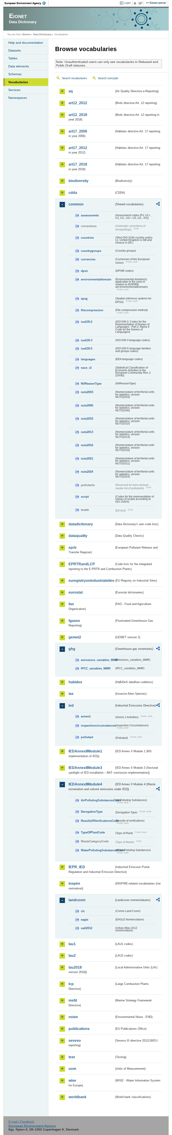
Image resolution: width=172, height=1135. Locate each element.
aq (71, 91)
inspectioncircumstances (97, 725)
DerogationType (92, 811)
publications (79, 1029)
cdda (73, 193)
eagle (84, 919)
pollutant (87, 737)
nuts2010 (87, 418)
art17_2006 (78, 131)
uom (72, 1069)
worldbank (77, 1097)
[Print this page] (135, 3)
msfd (73, 1000)
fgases (74, 621)
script (85, 496)
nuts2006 (87, 405)
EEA (27, 3)
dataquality (78, 536)
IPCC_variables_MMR (95, 668)
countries (87, 237)
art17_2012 (78, 148)
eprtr (73, 547)
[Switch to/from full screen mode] (141, 3)
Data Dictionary (42, 34)
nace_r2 (86, 367)
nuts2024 (87, 471)
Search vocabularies (74, 78)
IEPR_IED (77, 867)
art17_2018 (78, 164)
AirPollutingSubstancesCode (97, 800)
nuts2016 (87, 445)
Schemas (15, 74)
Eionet (26, 34)
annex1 (86, 716)
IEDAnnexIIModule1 (85, 751)
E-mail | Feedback (21, 1121)
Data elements (18, 66)
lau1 (72, 944)
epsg (84, 298)
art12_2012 (78, 103)
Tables (12, 58)
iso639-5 (86, 348)
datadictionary (81, 524)
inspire (74, 883)
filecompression (92, 310)
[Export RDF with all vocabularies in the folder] (158, 204)
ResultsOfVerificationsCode (97, 820)
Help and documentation (25, 42)
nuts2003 (87, 392)
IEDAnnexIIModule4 (85, 784)
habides (75, 682)
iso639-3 (86, 340)
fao (71, 604)
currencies (88, 259)
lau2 (72, 955)
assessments (90, 215)
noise (73, 1017)
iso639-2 (86, 321)
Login (127, 3)
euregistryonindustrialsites (91, 580)
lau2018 (75, 967)
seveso (75, 1040)
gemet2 (75, 637)
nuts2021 (87, 458)
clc (83, 911)
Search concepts (108, 78)
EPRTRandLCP (82, 564)
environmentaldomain (96, 279)
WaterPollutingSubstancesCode (97, 850)
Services (14, 90)
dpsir (84, 271)
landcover (77, 900)
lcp (71, 984)
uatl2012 (86, 928)
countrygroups (91, 251)
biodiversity (78, 181)
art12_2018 (78, 115)
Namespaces (17, 97)
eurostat (76, 592)
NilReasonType (91, 383)
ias (71, 694)
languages (88, 359)
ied (71, 705)
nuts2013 (87, 432)
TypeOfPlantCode (93, 832)
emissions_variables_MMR (97, 660)
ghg (72, 649)
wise (72, 1080)
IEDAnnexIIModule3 (85, 768)
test (72, 1057)
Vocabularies (18, 82)
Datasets (14, 50)
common (76, 204)
